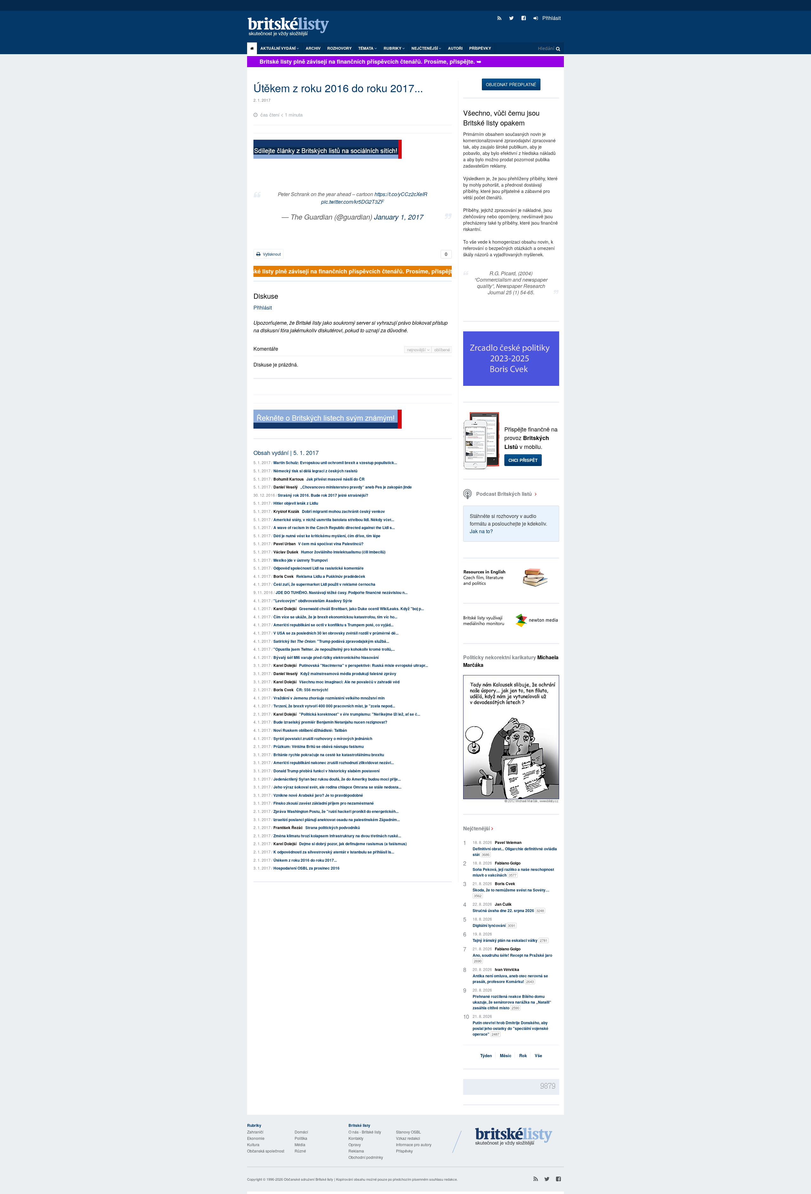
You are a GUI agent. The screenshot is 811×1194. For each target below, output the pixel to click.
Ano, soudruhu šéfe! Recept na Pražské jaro (512, 957)
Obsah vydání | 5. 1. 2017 (286, 452)
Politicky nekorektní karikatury (511, 661)
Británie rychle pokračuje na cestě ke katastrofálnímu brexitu (328, 754)
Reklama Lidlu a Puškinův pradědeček (330, 576)
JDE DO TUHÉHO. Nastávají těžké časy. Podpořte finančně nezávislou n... (341, 592)
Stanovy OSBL (408, 1131)
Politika (301, 1138)
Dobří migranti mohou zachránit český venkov (343, 511)
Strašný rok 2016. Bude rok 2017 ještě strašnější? (323, 495)
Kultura (253, 1144)
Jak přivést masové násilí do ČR (335, 479)
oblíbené (442, 350)
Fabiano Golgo (507, 863)
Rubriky (393, 48)
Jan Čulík (503, 904)
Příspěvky (480, 48)
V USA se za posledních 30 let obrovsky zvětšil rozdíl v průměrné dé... (336, 633)
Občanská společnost (265, 1150)
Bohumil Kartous (288, 479)
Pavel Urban (284, 543)
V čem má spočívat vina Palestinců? (330, 543)
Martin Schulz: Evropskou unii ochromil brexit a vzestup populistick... (335, 462)
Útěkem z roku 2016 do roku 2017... (305, 860)
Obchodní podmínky (365, 1157)
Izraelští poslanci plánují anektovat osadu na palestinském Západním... (336, 819)
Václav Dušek (285, 552)
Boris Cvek (283, 576)
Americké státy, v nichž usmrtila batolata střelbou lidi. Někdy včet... (333, 519)
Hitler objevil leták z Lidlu (295, 503)
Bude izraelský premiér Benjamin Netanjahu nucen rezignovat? (330, 722)
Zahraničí (255, 1131)
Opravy (354, 1144)
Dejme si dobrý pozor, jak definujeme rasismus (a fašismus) (353, 843)
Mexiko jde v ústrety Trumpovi (300, 560)
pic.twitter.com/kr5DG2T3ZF (352, 201)
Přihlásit (551, 18)
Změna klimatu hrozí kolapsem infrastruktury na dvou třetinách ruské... (337, 836)
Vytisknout (271, 254)
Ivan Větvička (507, 969)
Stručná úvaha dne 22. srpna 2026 (508, 910)
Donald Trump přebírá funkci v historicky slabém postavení (326, 771)
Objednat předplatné (511, 84)
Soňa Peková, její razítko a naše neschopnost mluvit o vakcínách (513, 872)
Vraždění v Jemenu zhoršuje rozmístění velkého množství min (329, 698)
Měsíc (505, 1055)
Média (300, 1144)
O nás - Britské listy (364, 1131)
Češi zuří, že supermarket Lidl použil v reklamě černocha (324, 584)
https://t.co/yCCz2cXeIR (400, 194)
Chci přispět (523, 460)
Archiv (313, 48)
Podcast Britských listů (504, 493)
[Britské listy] (327, 150)
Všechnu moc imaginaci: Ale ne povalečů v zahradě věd (349, 682)
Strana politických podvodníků (332, 827)
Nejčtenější (476, 828)
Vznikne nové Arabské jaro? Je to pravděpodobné (318, 795)
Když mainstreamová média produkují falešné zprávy (348, 673)
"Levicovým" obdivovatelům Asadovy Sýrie (312, 600)
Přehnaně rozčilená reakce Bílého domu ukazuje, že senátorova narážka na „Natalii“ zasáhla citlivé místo (512, 1002)
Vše (538, 1055)
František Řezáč (288, 827)
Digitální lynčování (494, 925)
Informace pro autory (413, 1144)
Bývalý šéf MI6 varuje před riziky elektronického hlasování (326, 657)
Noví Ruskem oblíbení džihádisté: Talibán (310, 730)
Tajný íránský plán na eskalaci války (510, 940)
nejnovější (417, 350)
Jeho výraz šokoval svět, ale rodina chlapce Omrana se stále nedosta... (337, 787)
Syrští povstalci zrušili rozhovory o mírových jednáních (322, 738)
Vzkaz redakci (408, 1138)
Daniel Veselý (285, 487)
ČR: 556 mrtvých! (312, 690)
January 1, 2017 (398, 216)
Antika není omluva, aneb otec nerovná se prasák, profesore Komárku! (510, 978)
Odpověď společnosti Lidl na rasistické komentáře (318, 568)
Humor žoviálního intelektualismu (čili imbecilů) (343, 552)
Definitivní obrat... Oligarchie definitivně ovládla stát (515, 851)
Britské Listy (513, 1136)
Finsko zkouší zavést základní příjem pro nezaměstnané (323, 803)
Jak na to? (481, 531)
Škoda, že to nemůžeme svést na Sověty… (511, 892)
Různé (300, 1150)
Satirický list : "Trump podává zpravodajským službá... (331, 641)
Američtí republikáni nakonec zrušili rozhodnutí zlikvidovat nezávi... (333, 762)
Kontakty (355, 1138)
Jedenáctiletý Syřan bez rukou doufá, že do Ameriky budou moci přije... (337, 779)
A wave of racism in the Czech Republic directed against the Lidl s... (334, 527)
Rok (523, 1055)
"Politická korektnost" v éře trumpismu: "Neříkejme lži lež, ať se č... (359, 714)
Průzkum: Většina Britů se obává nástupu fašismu (318, 746)
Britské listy (291, 27)
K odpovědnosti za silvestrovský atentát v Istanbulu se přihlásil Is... (333, 852)
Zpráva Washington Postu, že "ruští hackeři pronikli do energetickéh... (336, 811)
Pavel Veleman (508, 842)
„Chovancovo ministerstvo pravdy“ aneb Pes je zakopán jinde (356, 487)
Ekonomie (256, 1138)
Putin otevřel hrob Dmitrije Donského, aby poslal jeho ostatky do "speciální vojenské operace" (510, 1028)
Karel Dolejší (285, 608)
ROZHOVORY (339, 48)
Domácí (301, 1131)
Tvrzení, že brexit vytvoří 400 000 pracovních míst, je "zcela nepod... (334, 706)
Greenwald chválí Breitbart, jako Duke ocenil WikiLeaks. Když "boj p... (361, 608)
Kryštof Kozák (286, 511)
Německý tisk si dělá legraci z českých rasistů (315, 471)
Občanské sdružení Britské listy (308, 1179)
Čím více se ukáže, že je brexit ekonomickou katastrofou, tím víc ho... (335, 617)
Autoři (455, 48)
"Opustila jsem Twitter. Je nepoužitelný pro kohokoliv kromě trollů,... (334, 649)
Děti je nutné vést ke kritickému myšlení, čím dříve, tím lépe (326, 536)
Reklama (356, 1150)
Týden (486, 1055)
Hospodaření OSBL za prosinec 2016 (306, 868)
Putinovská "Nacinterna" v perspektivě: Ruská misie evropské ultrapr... (363, 665)
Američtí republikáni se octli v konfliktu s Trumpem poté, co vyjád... (333, 625)
